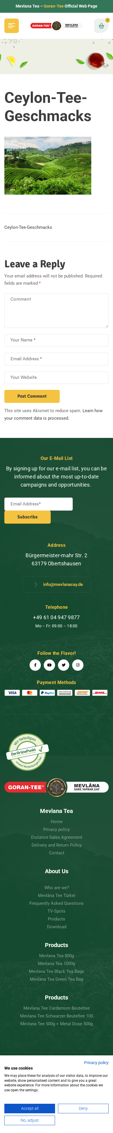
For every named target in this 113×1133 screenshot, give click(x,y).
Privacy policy (96, 1062)
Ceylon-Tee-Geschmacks (28, 227)
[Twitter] (63, 665)
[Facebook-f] (35, 665)
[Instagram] (77, 665)
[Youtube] (49, 665)
